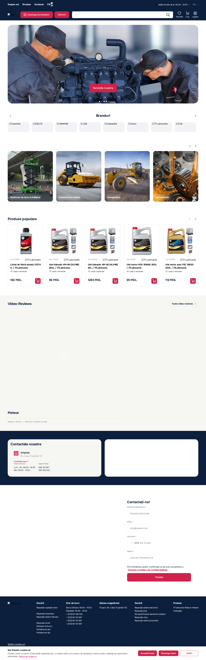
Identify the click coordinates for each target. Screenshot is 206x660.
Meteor (13, 413)
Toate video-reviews (182, 303)
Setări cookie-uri (16, 644)
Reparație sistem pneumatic (146, 620)
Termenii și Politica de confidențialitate (147, 569)
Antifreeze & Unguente (70, 197)
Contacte (39, 4)
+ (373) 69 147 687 (144, 4)
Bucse (110, 197)
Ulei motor (161, 197)
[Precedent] (10, 115)
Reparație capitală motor (46, 607)
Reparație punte (43, 623)
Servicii (62, 14)
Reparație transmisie (45, 613)
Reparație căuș (141, 617)
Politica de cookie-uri (28, 656)
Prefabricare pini (43, 629)
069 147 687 (43, 467)
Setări (189, 653)
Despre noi (13, 4)
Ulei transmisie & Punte (22, 197)
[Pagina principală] (13, 14)
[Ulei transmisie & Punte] (30, 176)
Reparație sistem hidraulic (47, 617)
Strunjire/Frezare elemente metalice (150, 614)
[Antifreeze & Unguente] (78, 176)
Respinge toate (168, 653)
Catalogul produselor (38, 14)
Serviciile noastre (103, 88)
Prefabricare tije (43, 632)
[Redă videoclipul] (64, 357)
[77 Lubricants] (33, 260)
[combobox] (133, 543)
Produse (26, 4)
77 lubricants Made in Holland (185, 607)
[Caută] (168, 14)
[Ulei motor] (175, 176)
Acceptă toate (147, 653)
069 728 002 (44, 470)
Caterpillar (177, 611)
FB (48, 4)
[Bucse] (127, 176)
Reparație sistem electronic (146, 607)
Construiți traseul (20, 461)
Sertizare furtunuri (44, 626)
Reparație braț (141, 611)
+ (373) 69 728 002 (119, 4)
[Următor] (195, 115)
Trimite (159, 577)
